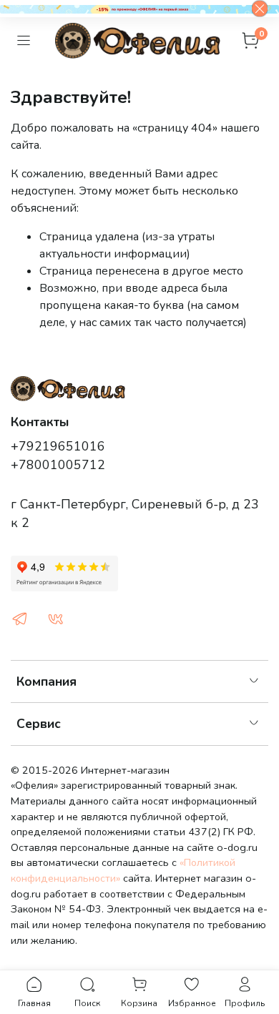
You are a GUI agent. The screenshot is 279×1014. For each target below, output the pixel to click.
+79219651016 (58, 446)
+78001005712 (58, 464)
